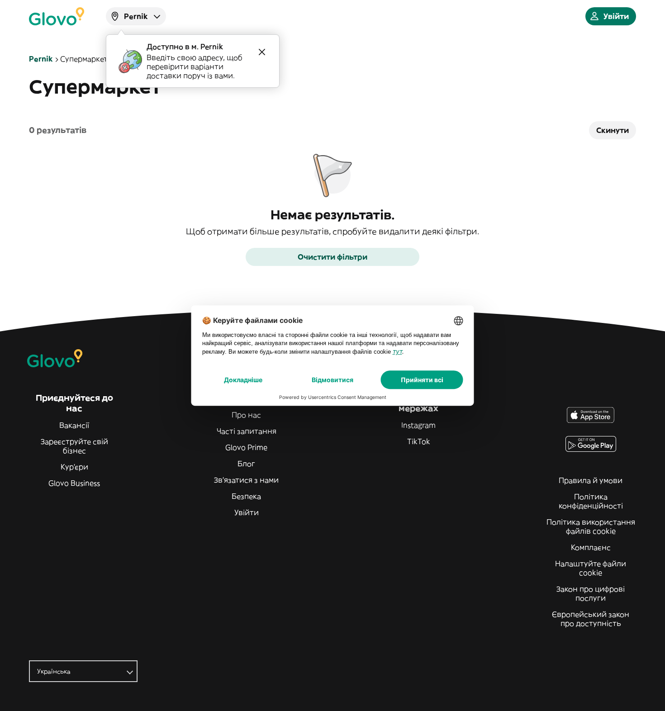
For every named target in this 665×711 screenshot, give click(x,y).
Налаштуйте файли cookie (590, 568)
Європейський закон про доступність (590, 619)
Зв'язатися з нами (246, 479)
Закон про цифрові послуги (590, 593)
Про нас (246, 414)
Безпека (246, 496)
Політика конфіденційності (591, 501)
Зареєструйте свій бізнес (74, 446)
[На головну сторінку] (56, 16)
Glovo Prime (246, 447)
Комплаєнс (591, 547)
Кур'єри (74, 466)
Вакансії (74, 425)
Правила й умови (590, 480)
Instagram (418, 425)
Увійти (246, 512)
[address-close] (262, 52)
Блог (246, 463)
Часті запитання (246, 431)
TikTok (418, 441)
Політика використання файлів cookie (590, 526)
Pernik (41, 58)
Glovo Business (74, 483)
